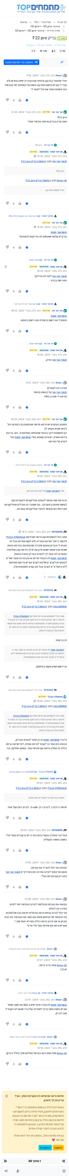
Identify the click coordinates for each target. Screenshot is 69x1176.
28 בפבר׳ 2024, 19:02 (49, 476)
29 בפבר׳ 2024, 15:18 (49, 1047)
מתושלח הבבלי (55, 696)
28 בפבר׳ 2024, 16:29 (23, 419)
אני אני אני (57, 112)
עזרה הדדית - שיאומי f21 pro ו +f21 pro (46, 45)
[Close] (6, 1096)
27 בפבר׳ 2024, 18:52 (23, 310)
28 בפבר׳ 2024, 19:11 (33, 531)
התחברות (45, 1147)
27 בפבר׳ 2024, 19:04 (49, 354)
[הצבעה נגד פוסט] (7, 100)
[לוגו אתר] (41, 8)
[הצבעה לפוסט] (20, 100)
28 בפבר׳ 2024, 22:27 (49, 960)
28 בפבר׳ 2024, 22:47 (37, 999)
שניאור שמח (56, 151)
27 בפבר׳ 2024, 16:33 (49, 270)
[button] (64, 1171)
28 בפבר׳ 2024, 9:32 (37, 382)
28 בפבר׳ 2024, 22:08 (37, 898)
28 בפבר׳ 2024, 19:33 (49, 601)
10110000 (57, 531)
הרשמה (58, 1147)
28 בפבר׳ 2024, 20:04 (32, 830)
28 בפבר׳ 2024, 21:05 (37, 862)
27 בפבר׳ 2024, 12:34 (23, 112)
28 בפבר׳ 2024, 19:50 (49, 700)
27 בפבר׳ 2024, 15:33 (49, 156)
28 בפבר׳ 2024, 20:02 (48, 782)
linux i (59, 75)
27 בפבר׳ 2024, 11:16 (37, 75)
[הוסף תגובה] (27, 100)
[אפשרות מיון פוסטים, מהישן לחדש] (62, 62)
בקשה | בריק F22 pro (33, 161)
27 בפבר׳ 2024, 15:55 (49, 227)
